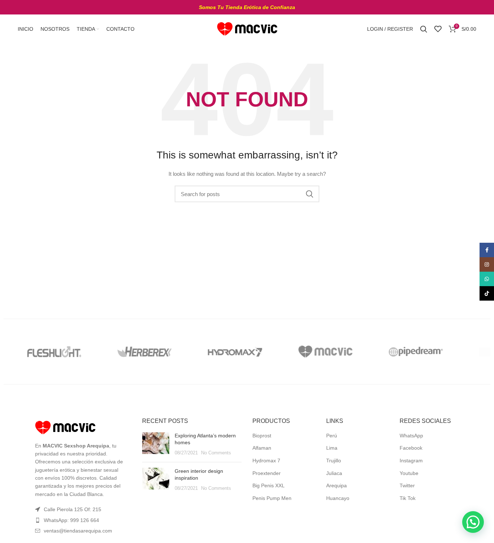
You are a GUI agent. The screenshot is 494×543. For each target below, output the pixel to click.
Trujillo (333, 460)
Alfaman (261, 448)
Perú (331, 435)
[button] (473, 522)
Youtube (409, 473)
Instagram (411, 460)
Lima (331, 448)
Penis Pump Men (271, 498)
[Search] (424, 29)
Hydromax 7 (266, 460)
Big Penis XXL (268, 485)
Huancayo (337, 498)
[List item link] (81, 520)
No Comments (216, 452)
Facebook (411, 448)
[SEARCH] (310, 194)
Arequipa (336, 485)
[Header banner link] (247, 7)
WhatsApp (411, 435)
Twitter (407, 485)
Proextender (266, 473)
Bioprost (261, 435)
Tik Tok (408, 498)
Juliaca (334, 473)
